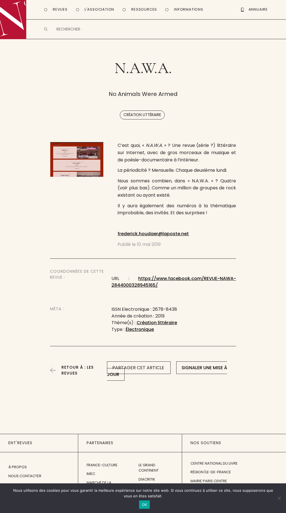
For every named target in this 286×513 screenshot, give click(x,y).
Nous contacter (24, 476)
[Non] (279, 498)
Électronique (140, 329)
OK (144, 504)
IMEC (91, 473)
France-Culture (102, 465)
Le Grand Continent (149, 467)
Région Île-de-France (210, 472)
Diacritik (147, 479)
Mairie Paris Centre (208, 481)
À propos (17, 467)
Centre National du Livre (214, 463)
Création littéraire (142, 114)
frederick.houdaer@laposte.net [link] (153, 233)
